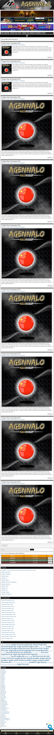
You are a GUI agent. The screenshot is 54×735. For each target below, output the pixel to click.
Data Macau (3, 706)
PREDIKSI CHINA (5, 44)
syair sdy (3, 714)
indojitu (31, 656)
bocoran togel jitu (30, 654)
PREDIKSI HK (4, 578)
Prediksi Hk (3, 715)
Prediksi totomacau (50, 662)
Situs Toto (3, 695)
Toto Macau (3, 709)
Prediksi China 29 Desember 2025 (10, 79)
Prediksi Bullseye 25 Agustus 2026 (8, 632)
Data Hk (2, 724)
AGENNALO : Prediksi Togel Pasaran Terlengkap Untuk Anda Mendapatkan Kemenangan (19, 570)
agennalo (3, 644)
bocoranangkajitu (24, 650)
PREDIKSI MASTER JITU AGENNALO (17, 44)
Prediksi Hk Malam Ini (5, 718)
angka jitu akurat (31, 644)
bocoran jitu (11, 652)
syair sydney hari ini (5, 713)
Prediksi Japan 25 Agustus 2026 (8, 626)
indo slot (2, 677)
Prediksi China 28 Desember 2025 (10, 97)
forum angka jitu (18, 656)
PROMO (5, 733)
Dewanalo (3, 694)
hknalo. (27, 656)
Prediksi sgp (3, 691)
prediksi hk (13, 662)
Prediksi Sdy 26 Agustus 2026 (7, 610)
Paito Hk (3, 720)
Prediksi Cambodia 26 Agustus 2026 (8, 614)
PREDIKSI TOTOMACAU (6, 594)
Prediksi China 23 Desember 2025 (10, 418)
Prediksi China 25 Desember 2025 (10, 289)
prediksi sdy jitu (26, 662)
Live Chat (48, 733)
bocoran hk (50, 650)
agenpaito (8, 644)
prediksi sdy (22, 662)
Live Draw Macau (4, 704)
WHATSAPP (37, 733)
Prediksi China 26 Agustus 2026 (8, 608)
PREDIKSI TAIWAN (5, 592)
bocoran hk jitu (3, 652)
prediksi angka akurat (42, 658)
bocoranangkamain (40, 650)
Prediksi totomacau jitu (13, 664)
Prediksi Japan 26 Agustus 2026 (8, 606)
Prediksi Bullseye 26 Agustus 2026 (8, 612)
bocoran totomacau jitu (7, 656)
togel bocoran (23, 664)
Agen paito (3, 686)
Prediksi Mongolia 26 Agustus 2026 (8, 602)
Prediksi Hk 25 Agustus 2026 (7, 618)
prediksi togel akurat (37, 662)
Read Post (50, 57)
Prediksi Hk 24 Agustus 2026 (7, 638)
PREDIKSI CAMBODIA (6, 574)
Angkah (2, 699)
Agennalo (3, 669)
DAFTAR (27, 733)
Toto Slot (3, 690)
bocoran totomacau (41, 654)
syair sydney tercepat (5, 712)
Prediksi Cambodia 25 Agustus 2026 (8, 634)
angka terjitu (17, 648)
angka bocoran (17, 644)
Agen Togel (3, 671)
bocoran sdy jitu (38, 652)
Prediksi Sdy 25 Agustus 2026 (7, 630)
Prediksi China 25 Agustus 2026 (8, 628)
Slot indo (3, 676)
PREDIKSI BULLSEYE (6, 572)
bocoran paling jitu (24, 652)
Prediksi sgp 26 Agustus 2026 (7, 604)
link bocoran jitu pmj (41, 656)
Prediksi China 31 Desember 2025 (10, 43)
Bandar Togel (3, 697)
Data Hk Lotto (4, 726)
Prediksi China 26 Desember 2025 (10, 225)
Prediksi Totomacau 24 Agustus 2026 (9, 636)
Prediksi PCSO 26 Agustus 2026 (8, 600)
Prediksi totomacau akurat (5, 664)
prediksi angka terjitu (34, 660)
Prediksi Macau (4, 701)
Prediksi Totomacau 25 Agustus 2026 (9, 616)
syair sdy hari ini (4, 710)
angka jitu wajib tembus (18, 646)
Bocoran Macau (4, 703)
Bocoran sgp (3, 692)
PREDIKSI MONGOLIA (6, 584)
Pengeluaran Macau (5, 708)
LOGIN (16, 733)
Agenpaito (3, 685)
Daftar (50, 558)
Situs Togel (3, 696)
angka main (33, 646)
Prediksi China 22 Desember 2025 (10, 482)
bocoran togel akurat (14, 654)
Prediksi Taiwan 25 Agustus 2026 (8, 620)
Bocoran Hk (3, 717)
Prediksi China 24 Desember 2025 (10, 354)
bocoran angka (42, 648)
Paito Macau (3, 705)
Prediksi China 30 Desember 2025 (10, 61)
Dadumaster (3, 700)
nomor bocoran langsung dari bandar (16, 658)
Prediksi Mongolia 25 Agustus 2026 (8, 624)
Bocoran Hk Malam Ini (5, 719)
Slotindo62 (3, 673)
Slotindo (2, 674)
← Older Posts (4, 545)
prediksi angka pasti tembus (13, 660)
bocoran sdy (34, 652)
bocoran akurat (29, 648)
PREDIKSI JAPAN (5, 580)
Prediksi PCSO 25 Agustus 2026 (8, 622)
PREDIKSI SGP (5, 590)
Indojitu (2, 683)
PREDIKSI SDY (5, 588)
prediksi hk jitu (17, 662)
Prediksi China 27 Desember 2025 (10, 161)
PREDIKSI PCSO (5, 586)
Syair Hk (3, 723)
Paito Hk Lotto (4, 722)
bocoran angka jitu (9, 650)
